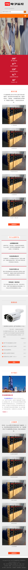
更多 (14, 362)
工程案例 (14, 422)
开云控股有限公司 (8, 398)
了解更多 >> (23, 338)
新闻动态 (14, 302)
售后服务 (19, 567)
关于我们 (14, 373)
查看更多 (14, 224)
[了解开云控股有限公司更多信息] (14, 376)
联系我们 (24, 567)
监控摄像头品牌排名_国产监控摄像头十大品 (14, 326)
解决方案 (14, 91)
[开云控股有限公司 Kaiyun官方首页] (14, 3)
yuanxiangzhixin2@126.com (18, 565)
